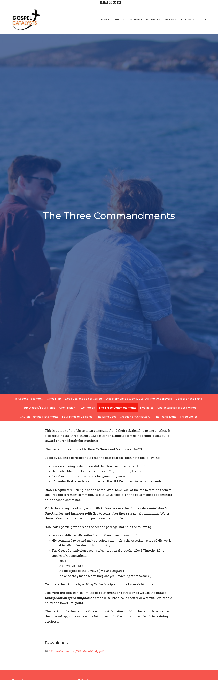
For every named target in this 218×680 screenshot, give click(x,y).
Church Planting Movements (39, 416)
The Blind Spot (106, 416)
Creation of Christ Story (135, 416)
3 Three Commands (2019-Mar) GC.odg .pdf (76, 651)
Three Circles (189, 416)
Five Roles (146, 407)
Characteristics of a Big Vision (176, 407)
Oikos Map (54, 398)
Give (203, 19)
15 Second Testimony (29, 398)
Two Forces (87, 407)
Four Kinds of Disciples (77, 416)
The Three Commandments (117, 407)
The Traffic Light (165, 416)
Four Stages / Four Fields (38, 407)
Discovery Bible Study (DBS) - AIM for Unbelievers (139, 398)
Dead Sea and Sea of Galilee (83, 398)
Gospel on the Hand (189, 398)
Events (170, 19)
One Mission (67, 407)
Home (104, 19)
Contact (188, 19)
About (119, 19)
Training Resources (144, 19)
